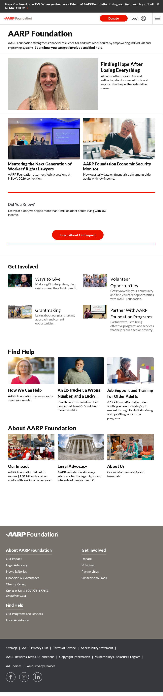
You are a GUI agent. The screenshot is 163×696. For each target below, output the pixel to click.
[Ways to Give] (20, 282)
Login (135, 18)
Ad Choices (13, 666)
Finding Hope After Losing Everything (122, 67)
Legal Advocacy (72, 466)
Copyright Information (74, 657)
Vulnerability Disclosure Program (117, 657)
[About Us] (130, 447)
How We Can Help (25, 390)
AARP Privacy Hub (35, 648)
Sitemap (11, 648)
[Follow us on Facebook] (11, 677)
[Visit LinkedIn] (38, 677)
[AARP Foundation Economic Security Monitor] (119, 138)
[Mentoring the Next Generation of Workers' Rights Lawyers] (44, 138)
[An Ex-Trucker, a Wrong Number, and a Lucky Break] (81, 370)
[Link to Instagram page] (24, 677)
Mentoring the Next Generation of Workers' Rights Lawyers (40, 166)
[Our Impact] (31, 447)
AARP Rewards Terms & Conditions (30, 657)
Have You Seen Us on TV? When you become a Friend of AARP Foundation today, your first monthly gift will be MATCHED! (79, 6)
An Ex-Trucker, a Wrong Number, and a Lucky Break (79, 396)
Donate (113, 18)
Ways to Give (47, 279)
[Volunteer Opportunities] (95, 287)
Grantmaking (48, 310)
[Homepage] (18, 18)
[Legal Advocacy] (81, 447)
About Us (115, 466)
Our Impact (18, 466)
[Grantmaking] (20, 315)
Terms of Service (64, 648)
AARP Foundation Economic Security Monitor (117, 166)
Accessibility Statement (97, 648)
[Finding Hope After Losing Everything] (53, 84)
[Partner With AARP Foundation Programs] (95, 318)
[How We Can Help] (31, 370)
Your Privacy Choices (40, 666)
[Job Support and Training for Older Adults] (130, 370)
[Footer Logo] (81, 536)
